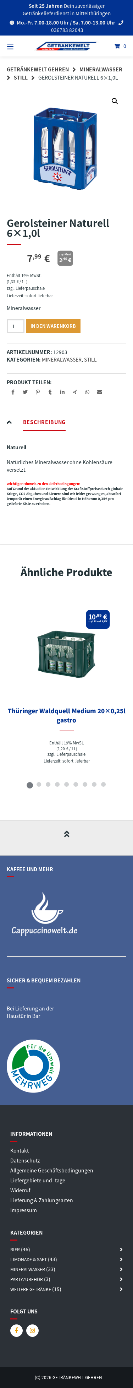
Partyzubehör (26, 1279)
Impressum (23, 1210)
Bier (15, 1249)
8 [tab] (94, 784)
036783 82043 (66, 29)
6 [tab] (76, 784)
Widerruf (20, 1190)
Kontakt (19, 1150)
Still (21, 77)
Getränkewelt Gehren (38, 69)
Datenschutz (25, 1160)
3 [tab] (48, 784)
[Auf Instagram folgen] (32, 1330)
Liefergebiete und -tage (37, 1180)
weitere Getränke (30, 1289)
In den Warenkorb (53, 325)
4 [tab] (57, 784)
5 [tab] (66, 784)
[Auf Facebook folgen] (16, 1330)
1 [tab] (29, 784)
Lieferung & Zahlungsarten (41, 1200)
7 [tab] (85, 784)
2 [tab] (39, 784)
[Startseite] (67, 46)
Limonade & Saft (28, 1259)
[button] (115, 101)
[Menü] (19, 46)
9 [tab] (103, 784)
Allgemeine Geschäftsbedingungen (51, 1170)
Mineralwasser (100, 69)
